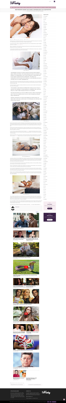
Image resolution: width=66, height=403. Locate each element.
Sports (45, 171)
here (30, 204)
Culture (45, 58)
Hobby (45, 107)
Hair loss (45, 99)
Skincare (45, 169)
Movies (26, 7)
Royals (48, 7)
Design (45, 60)
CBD (44, 40)
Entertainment (40, 7)
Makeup (45, 130)
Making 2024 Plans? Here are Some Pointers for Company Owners (18, 384)
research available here (20, 44)
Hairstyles (45, 101)
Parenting (45, 7)
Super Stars (45, 176)
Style (36, 7)
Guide (45, 91)
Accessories (45, 16)
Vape (45, 192)
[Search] (54, 1)
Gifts (44, 86)
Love (29, 7)
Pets (44, 153)
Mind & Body (45, 135)
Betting (45, 27)
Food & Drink (46, 76)
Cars (45, 37)
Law (44, 120)
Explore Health (49, 208)
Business (45, 32)
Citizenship (45, 45)
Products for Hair (46, 156)
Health (20, 7)
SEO (44, 166)
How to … (45, 114)
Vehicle (45, 194)
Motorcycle (45, 138)
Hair (44, 94)
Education (45, 65)
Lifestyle (45, 125)
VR (44, 197)
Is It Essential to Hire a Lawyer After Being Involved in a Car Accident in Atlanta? (35, 384)
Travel (51, 7)
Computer (45, 50)
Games (45, 83)
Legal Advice (45, 122)
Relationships (33, 7)
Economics (45, 63)
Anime (45, 19)
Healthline (16, 135)
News (17, 7)
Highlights (45, 104)
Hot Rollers (45, 112)
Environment (45, 68)
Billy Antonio (12, 39)
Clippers (45, 47)
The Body (45, 181)
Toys (44, 187)
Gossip (45, 89)
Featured (45, 73)
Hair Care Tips (46, 96)
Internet (45, 117)
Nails (45, 145)
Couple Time (45, 52)
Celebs (23, 7)
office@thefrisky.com (30, 396)
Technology (45, 179)
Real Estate (45, 158)
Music (45, 143)
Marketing (45, 132)
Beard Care (45, 24)
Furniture (45, 78)
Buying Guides (46, 34)
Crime (45, 55)
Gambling (45, 81)
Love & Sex (45, 127)
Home (14, 7)
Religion (45, 163)
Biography (45, 29)
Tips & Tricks (45, 184)
